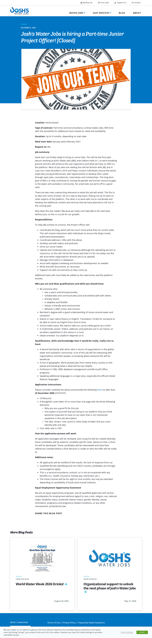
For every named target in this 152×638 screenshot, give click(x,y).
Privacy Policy (69, 622)
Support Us (121, 2)
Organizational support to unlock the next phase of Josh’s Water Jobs (109, 586)
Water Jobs (76, 12)
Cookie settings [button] (127, 632)
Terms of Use (53, 622)
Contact (137, 2)
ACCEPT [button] (142, 632)
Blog (122, 12)
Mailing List (87, 2)
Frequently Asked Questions (91, 622)
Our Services (101, 12)
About (137, 12)
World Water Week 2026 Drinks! (40, 584)
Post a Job (104, 2)
